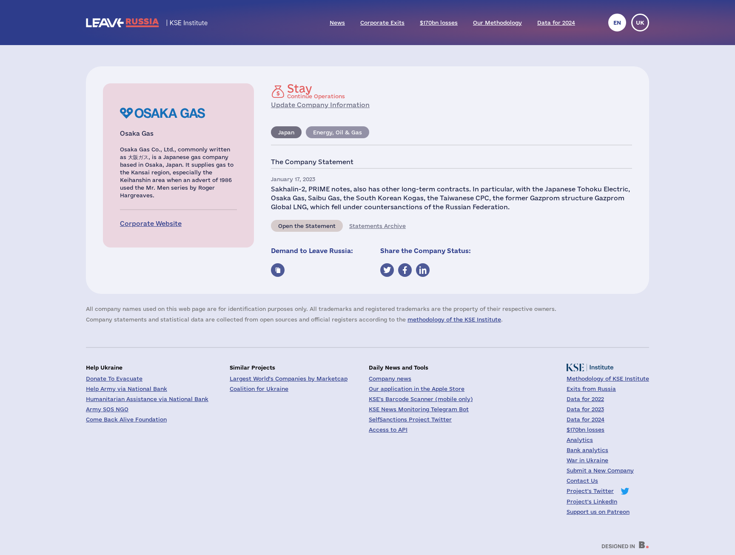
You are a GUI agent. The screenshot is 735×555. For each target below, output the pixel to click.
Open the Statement (307, 226)
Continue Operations (316, 91)
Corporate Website (151, 223)
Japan (286, 132)
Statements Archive (377, 226)
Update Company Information (320, 104)
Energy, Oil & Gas (337, 132)
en (617, 23)
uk (640, 23)
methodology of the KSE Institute (454, 319)
